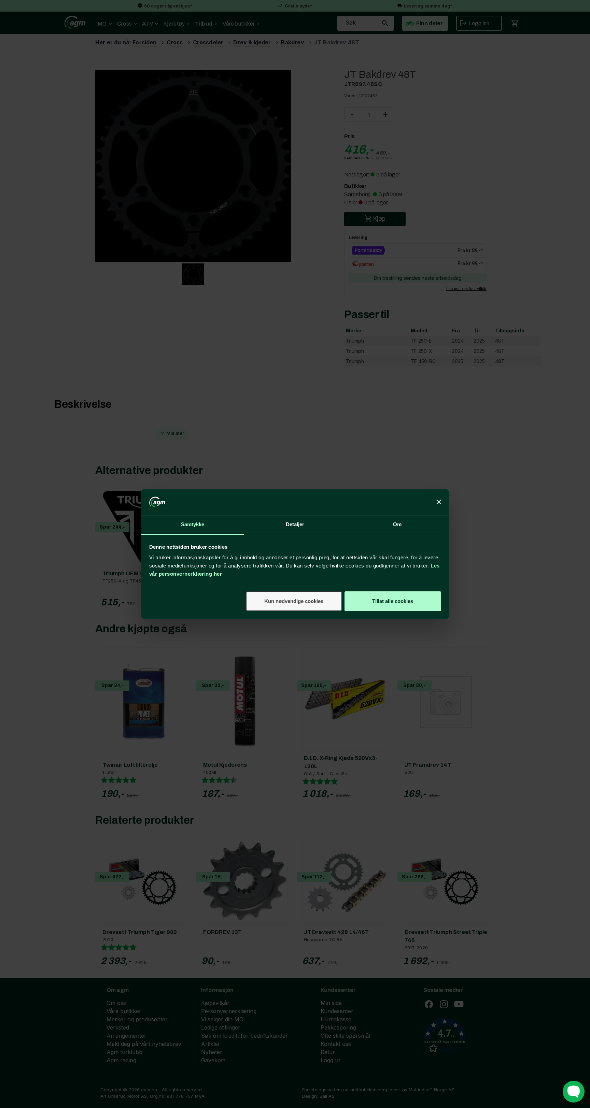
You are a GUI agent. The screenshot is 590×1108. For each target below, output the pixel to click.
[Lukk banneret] (438, 502)
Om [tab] (397, 524)
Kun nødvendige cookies (293, 601)
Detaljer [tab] (295, 524)
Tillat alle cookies (392, 601)
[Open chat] (574, 1092)
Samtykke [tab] (193, 524)
